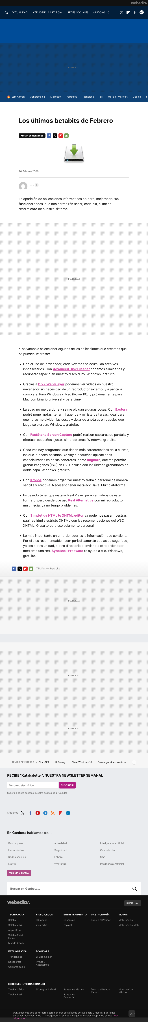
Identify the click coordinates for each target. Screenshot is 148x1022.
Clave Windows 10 (82, 762)
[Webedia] (139, 3)
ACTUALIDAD (19, 12)
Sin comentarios (33, 135)
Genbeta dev (108, 850)
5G (101, 96)
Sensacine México (74, 989)
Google (137, 96)
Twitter (121, 12)
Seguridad (60, 850)
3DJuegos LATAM (46, 989)
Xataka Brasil (15, 994)
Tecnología (88, 96)
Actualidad (60, 843)
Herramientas (16, 850)
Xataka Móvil (15, 925)
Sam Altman (18, 96)
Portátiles (71, 96)
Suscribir (67, 785)
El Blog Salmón (44, 956)
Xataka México (16, 989)
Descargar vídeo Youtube (112, 762)
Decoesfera (14, 961)
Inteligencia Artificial (112, 863)
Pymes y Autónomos (42, 963)
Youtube (38, 812)
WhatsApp (60, 863)
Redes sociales (17, 856)
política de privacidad (56, 792)
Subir (130, 903)
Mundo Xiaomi (16, 943)
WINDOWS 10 (101, 12)
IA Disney (60, 762)
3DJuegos (41, 920)
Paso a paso (15, 843)
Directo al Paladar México (100, 991)
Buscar (134, 888)
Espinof (68, 925)
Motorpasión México (126, 991)
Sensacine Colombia (69, 996)
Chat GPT (44, 762)
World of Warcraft (118, 96)
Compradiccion (16, 966)
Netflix (12, 863)
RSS (53, 812)
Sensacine (69, 920)
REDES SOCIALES (78, 12)
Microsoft (55, 96)
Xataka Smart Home (15, 936)
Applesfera (14, 930)
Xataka (12, 920)
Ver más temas (19, 872)
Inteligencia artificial (112, 843)
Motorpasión (126, 920)
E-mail (66, 135)
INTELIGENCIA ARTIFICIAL (47, 12)
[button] (34, 185)
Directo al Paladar (100, 920)
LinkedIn (68, 812)
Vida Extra (41, 925)
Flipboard (128, 12)
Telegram (141, 12)
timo (102, 856)
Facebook (135, 12)
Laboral (58, 856)
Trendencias (15, 956)
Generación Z (37, 96)
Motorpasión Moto (129, 925)
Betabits (55, 568)
